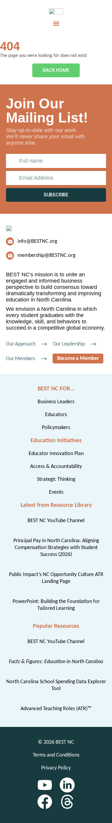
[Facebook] (44, 801)
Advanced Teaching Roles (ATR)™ (56, 709)
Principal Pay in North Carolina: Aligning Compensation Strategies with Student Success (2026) (56, 547)
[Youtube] (44, 784)
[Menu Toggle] (56, 24)
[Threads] (67, 801)
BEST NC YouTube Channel (56, 521)
